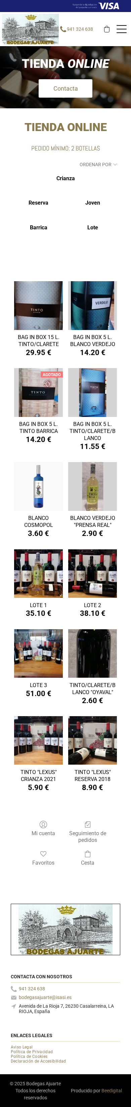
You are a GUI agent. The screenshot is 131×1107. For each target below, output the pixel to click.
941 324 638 (80, 29)
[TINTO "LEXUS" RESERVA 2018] (92, 740)
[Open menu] (122, 29)
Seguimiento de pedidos (87, 836)
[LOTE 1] (38, 573)
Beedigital (111, 1090)
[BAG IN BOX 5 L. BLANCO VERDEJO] (92, 305)
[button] (107, 29)
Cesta (87, 863)
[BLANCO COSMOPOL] (38, 486)
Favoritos (43, 863)
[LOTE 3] (38, 653)
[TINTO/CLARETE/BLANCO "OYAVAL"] (92, 653)
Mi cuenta (43, 833)
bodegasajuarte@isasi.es (45, 997)
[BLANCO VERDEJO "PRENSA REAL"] (92, 486)
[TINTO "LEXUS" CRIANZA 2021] (38, 740)
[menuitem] (24, 1047)
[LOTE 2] (92, 573)
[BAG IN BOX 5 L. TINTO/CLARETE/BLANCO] (92, 392)
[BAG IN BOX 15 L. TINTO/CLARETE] (38, 305)
